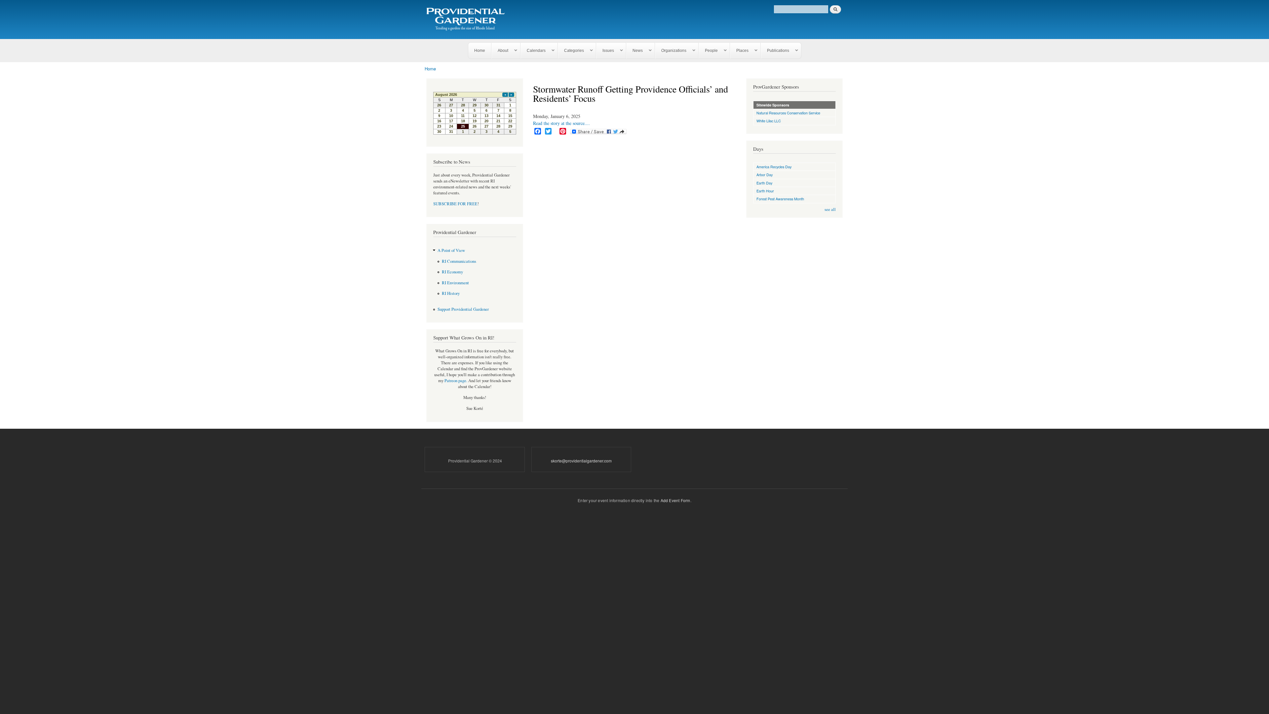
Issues (605, 50)
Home (479, 50)
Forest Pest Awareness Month (780, 198)
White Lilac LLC (768, 120)
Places (739, 50)
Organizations (670, 50)
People (708, 50)
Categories (571, 50)
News (635, 50)
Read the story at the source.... (561, 123)
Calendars (533, 50)
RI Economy (452, 272)
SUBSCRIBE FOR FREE (455, 204)
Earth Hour (765, 190)
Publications (775, 50)
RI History (451, 293)
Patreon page (455, 380)
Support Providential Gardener (463, 309)
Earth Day (764, 182)
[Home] (466, 19)
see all (830, 209)
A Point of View (451, 250)
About (500, 50)
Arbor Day (764, 174)
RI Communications (459, 261)
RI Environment (455, 283)
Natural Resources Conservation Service (788, 112)
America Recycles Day (773, 166)
